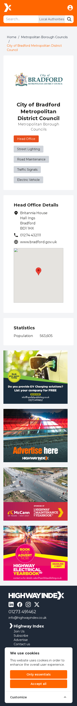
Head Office (26, 139)
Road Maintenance (31, 159)
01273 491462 (22, 611)
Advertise (21, 640)
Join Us (19, 631)
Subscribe (21, 636)
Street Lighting (28, 149)
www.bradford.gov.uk (38, 242)
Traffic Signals (27, 169)
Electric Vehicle (28, 180)
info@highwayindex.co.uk (27, 618)
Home (11, 37)
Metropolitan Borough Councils (44, 37)
